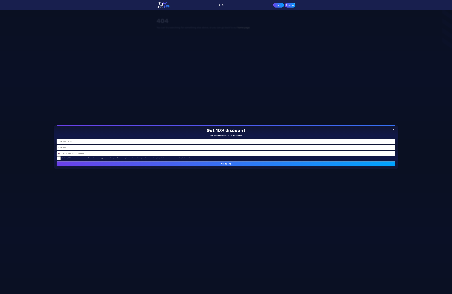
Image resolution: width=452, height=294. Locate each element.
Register (290, 5)
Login (278, 5)
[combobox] (59, 153)
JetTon (222, 5)
